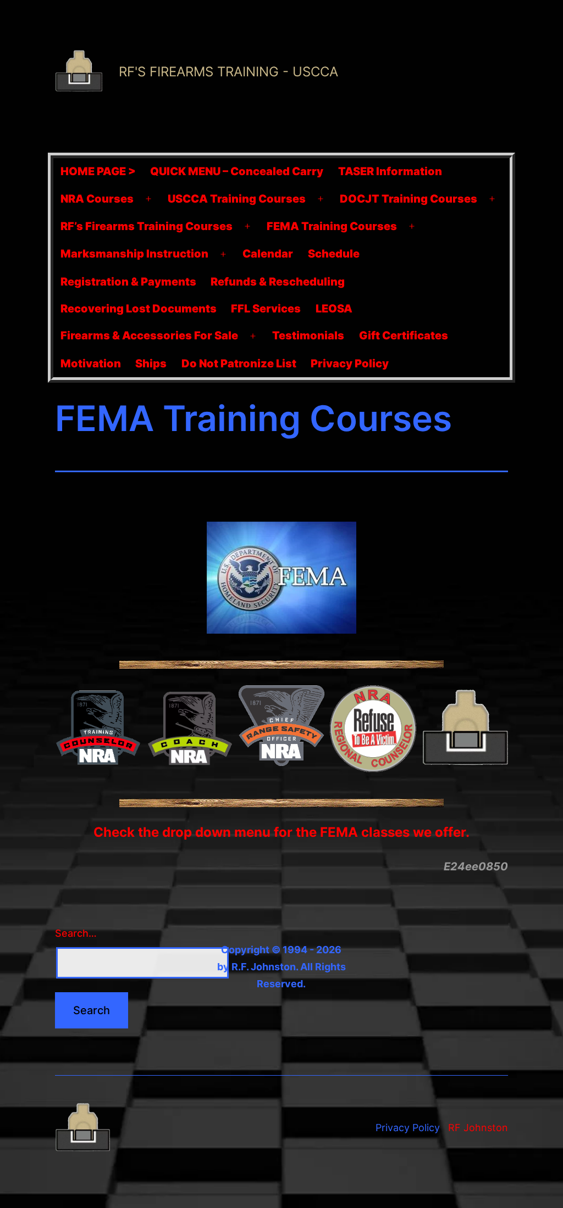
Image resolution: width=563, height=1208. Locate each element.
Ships (151, 363)
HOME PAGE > (98, 171)
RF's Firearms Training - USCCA (228, 72)
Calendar (267, 253)
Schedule (334, 253)
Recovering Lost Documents (138, 308)
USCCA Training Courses (237, 198)
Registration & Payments (128, 281)
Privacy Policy (350, 363)
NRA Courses (97, 198)
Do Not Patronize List (238, 363)
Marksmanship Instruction (134, 253)
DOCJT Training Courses (408, 198)
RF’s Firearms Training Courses (146, 226)
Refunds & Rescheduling (278, 281)
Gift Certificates (403, 335)
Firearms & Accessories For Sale (149, 335)
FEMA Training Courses (332, 226)
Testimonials (308, 335)
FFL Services (266, 308)
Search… (76, 933)
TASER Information (390, 171)
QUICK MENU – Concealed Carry (236, 171)
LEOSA (334, 308)
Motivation (90, 363)
